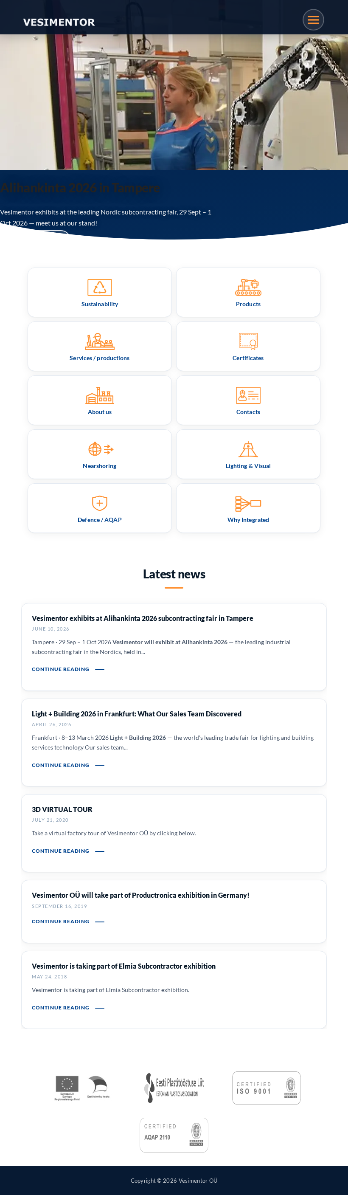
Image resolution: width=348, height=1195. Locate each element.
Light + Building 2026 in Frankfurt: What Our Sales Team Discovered (136, 714)
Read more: (27, 240)
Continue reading (61, 669)
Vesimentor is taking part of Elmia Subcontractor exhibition (124, 966)
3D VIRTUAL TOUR (62, 809)
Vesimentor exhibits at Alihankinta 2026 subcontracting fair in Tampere (142, 618)
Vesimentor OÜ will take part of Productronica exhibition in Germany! (141, 895)
